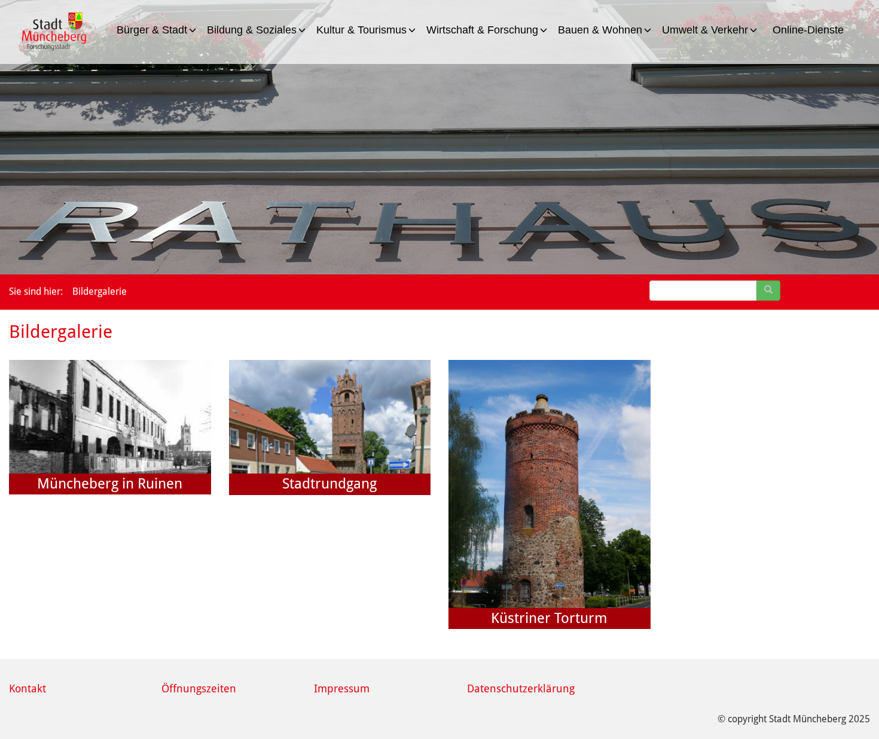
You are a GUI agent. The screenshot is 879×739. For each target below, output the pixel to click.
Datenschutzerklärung (521, 688)
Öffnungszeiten (198, 688)
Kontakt (27, 688)
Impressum (342, 688)
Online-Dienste (808, 30)
